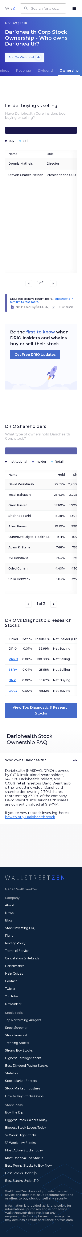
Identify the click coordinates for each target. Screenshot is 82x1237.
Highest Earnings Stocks (23, 1058)
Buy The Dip (14, 1112)
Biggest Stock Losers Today (25, 1128)
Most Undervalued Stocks (24, 1158)
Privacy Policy (15, 943)
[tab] (23, 71)
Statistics (11, 1073)
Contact (11, 981)
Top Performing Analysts (23, 1020)
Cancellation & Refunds (22, 958)
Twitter (10, 989)
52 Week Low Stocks (20, 1143)
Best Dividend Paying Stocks (26, 1066)
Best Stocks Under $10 (22, 1181)
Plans (9, 935)
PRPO (13, 659)
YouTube (11, 996)
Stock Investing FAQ (20, 928)
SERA (13, 670)
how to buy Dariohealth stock (30, 817)
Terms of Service (17, 951)
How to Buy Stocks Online (24, 1096)
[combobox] (43, 8)
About (9, 905)
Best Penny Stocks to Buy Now (28, 1165)
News (9, 913)
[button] (41, 760)
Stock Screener (16, 1028)
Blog (8, 920)
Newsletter (13, 1004)
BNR (12, 680)
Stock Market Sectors (21, 1081)
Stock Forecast (16, 1035)
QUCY (13, 691)
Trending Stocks (17, 1043)
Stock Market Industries (22, 1088)
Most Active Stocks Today (24, 1150)
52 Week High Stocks (20, 1135)
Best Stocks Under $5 (21, 1173)
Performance (15, 966)
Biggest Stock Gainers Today (26, 1120)
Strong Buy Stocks (19, 1050)
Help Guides (14, 973)
